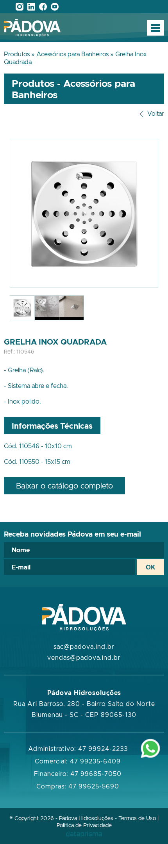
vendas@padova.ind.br (84, 657)
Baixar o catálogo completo (64, 485)
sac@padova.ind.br (84, 646)
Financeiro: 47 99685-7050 (78, 773)
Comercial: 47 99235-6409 (78, 761)
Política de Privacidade (84, 825)
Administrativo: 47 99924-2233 (78, 748)
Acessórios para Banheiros (72, 53)
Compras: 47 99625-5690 (77, 786)
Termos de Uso (137, 818)
